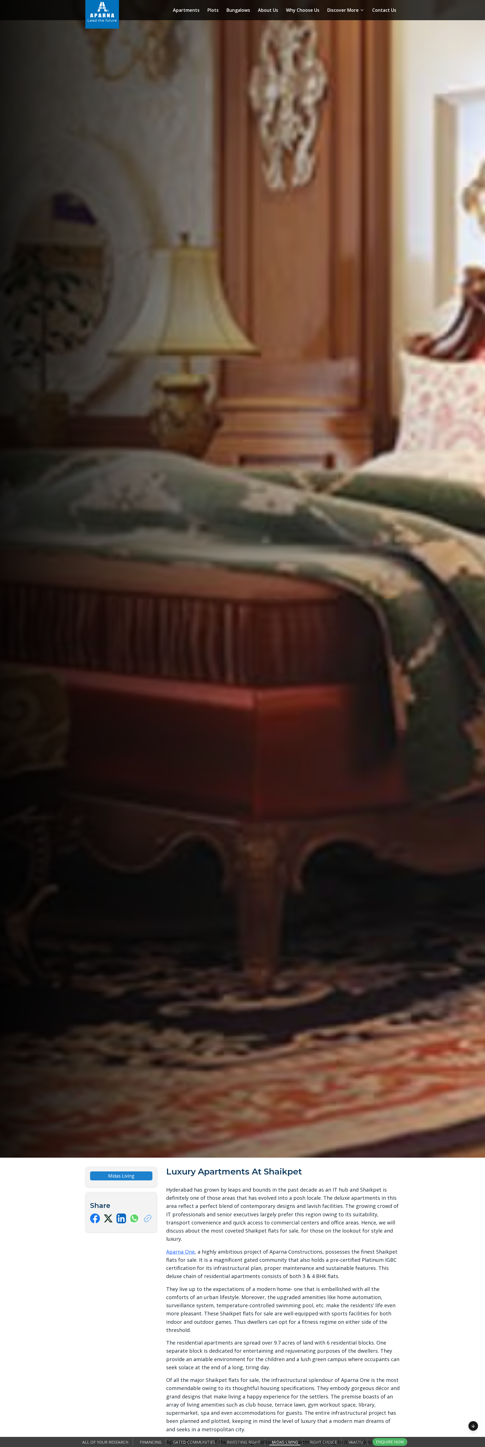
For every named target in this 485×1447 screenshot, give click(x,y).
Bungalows (238, 10)
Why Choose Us (302, 10)
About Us (268, 10)
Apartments (186, 10)
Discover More (343, 10)
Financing (150, 1442)
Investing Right (243, 1442)
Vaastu (355, 1442)
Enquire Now (390, 1441)
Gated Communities (194, 1442)
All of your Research (105, 1442)
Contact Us (384, 10)
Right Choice (323, 1442)
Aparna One (180, 1251)
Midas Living (285, 1442)
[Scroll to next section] (473, 1424)
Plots (213, 10)
